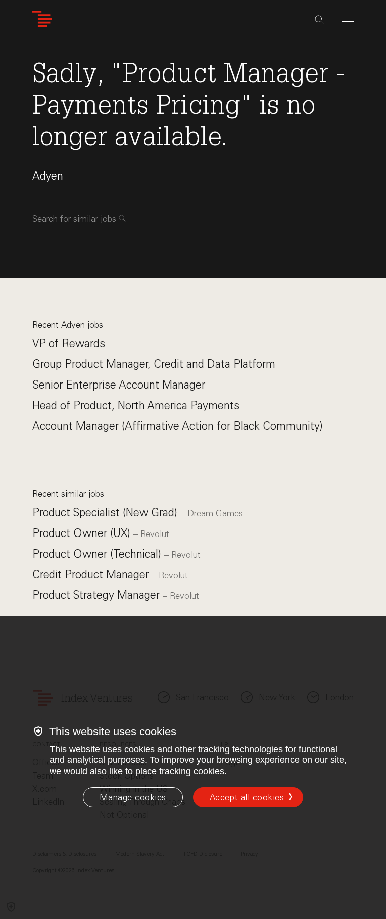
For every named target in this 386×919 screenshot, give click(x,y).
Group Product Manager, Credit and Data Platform (153, 364)
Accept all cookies (247, 797)
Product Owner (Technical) (98, 554)
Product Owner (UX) (82, 533)
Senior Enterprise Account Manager (118, 385)
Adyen (47, 176)
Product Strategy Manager (97, 595)
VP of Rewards (68, 343)
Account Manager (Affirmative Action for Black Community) (177, 426)
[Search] (319, 19)
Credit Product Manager (92, 574)
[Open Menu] (348, 19)
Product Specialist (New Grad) (106, 512)
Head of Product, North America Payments (135, 405)
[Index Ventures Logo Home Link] (42, 19)
